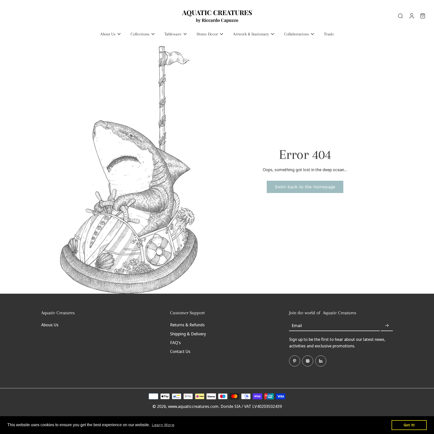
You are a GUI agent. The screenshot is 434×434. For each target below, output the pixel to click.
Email (297, 325)
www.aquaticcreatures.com (193, 406)
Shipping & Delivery (188, 334)
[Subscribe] (387, 325)
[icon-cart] (422, 16)
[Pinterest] (294, 360)
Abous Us (50, 325)
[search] (400, 16)
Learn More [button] (163, 424)
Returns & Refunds (187, 325)
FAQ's (175, 342)
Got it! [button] (409, 425)
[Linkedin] (320, 360)
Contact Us (180, 351)
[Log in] (411, 16)
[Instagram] (307, 360)
